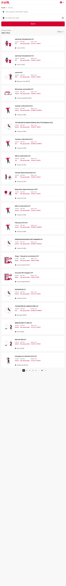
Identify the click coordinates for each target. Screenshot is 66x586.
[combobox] (33, 18)
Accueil (3, 7)
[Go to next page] (45, 370)
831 (42, 370)
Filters (59, 32)
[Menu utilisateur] (62, 2)
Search (33, 24)
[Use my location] (62, 18)
